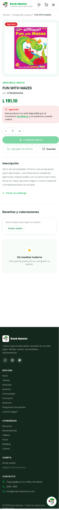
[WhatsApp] (19, 360)
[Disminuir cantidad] (6, 131)
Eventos (6, 389)
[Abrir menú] (53, 5)
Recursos (7, 426)
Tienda (6, 14)
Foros (5, 439)
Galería (6, 435)
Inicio (5, 375)
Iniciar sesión (15, 228)
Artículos (7, 384)
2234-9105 (11, 486)
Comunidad (8, 393)
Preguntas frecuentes (14, 407)
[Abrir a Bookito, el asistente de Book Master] (51, 501)
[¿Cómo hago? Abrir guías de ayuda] (39, 5)
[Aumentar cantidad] (19, 131)
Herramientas (9, 430)
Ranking (6, 444)
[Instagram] (12, 360)
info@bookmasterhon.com (20, 491)
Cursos (6, 448)
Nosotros (7, 402)
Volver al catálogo (16, 193)
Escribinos (22, 116)
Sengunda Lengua (22, 14)
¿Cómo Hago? (10, 411)
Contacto (7, 398)
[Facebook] (5, 360)
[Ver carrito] (46, 5)
